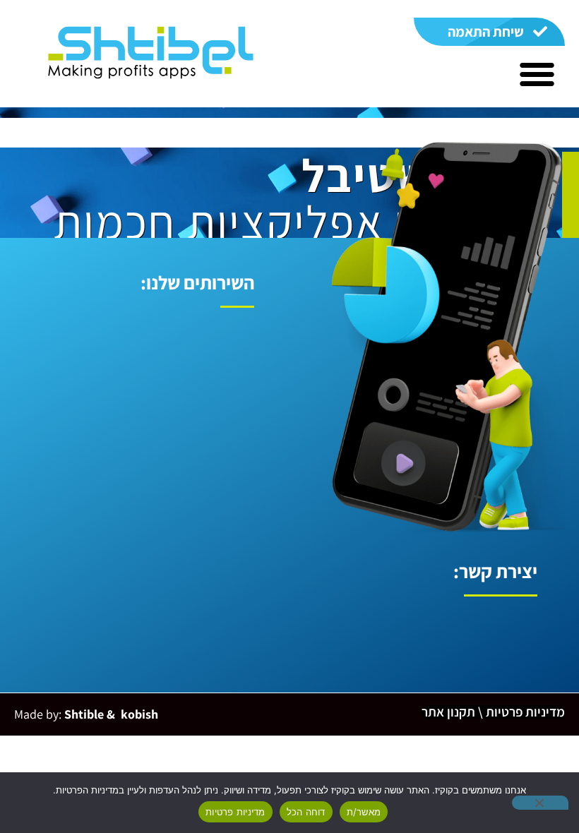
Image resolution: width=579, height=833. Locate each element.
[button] (536, 74)
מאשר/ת (364, 811)
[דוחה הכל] (540, 803)
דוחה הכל (306, 811)
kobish (138, 714)
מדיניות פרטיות (235, 811)
